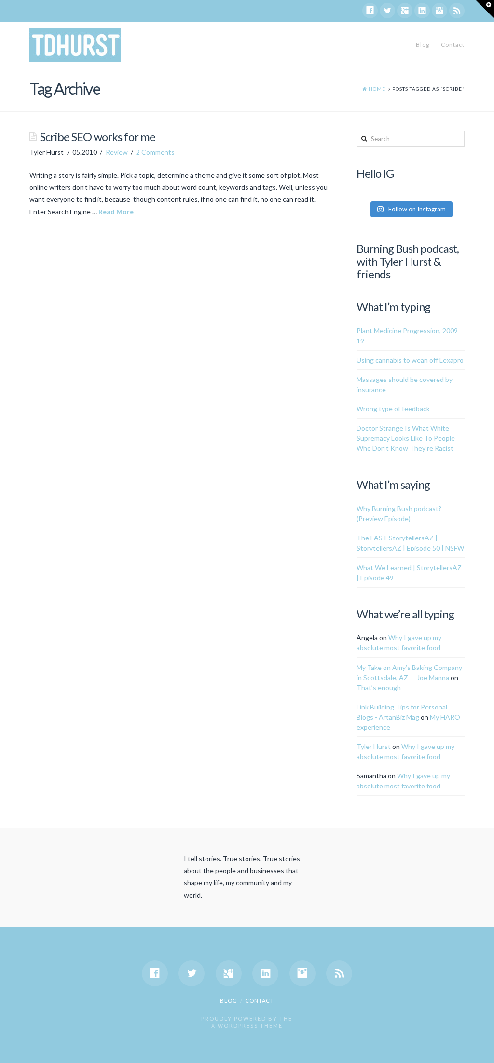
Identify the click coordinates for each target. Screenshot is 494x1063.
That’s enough (379, 687)
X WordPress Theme (247, 1026)
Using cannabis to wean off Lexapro (410, 360)
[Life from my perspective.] (75, 45)
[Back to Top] (480, 1049)
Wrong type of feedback (393, 409)
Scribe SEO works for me (97, 137)
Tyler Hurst (374, 746)
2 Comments (155, 152)
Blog (422, 44)
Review (117, 152)
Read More (116, 212)
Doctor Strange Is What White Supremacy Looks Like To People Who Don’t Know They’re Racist (406, 438)
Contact (453, 44)
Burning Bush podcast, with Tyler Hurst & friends (408, 261)
